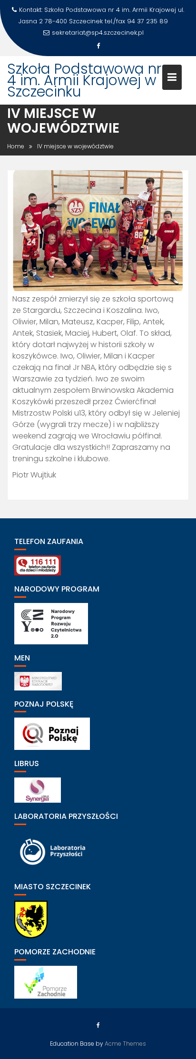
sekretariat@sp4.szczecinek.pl (98, 32)
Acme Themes (125, 1044)
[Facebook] (98, 46)
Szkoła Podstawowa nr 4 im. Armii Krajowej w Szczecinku (84, 80)
